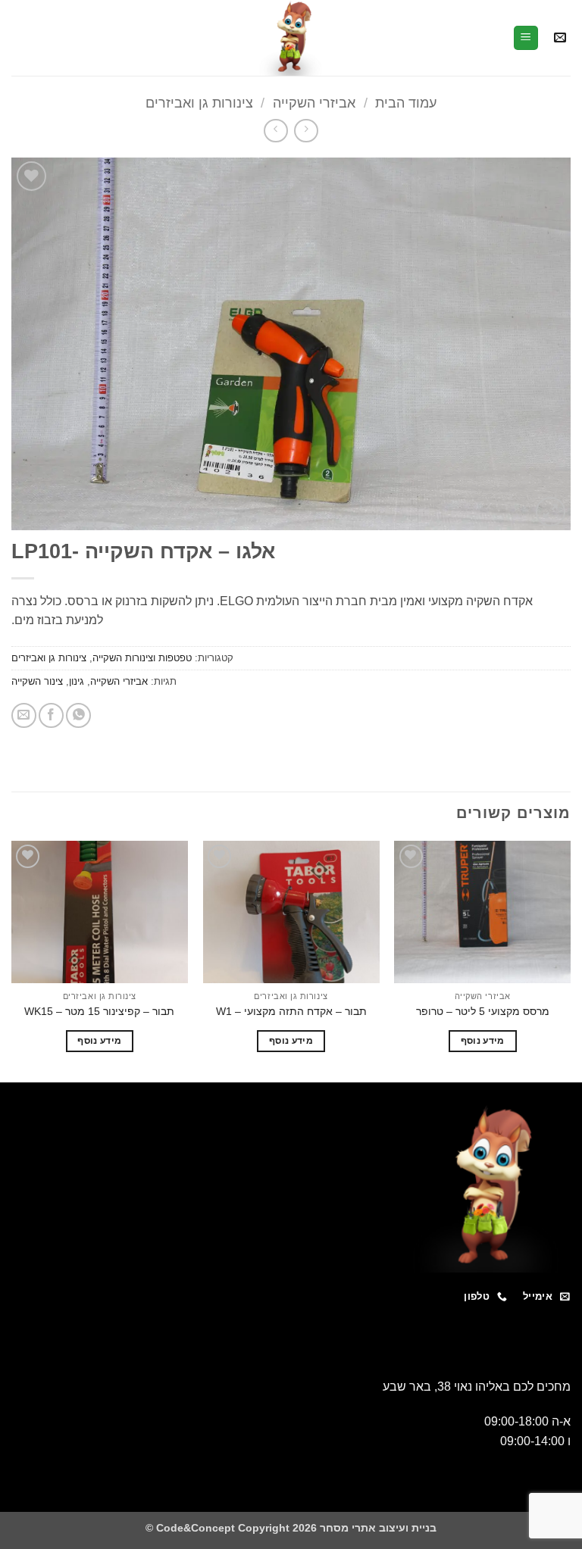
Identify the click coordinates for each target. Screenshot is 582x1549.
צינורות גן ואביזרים (199, 103)
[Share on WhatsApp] (78, 715)
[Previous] (570, 960)
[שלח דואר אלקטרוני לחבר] (23, 715)
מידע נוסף (483, 1040)
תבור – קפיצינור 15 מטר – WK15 (99, 1011)
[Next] (12, 960)
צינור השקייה (37, 681)
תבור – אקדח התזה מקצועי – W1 (291, 1011)
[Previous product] (275, 130)
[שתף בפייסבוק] (51, 715)
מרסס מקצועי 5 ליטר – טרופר (482, 1011)
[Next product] (306, 130)
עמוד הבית (405, 103)
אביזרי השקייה (314, 103)
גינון (76, 681)
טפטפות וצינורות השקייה (142, 658)
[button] (560, 38)
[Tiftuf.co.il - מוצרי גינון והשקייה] (291, 38)
